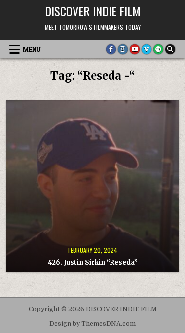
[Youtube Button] (135, 49)
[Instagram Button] (123, 49)
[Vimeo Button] (146, 49)
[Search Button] (170, 49)
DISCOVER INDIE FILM (93, 11)
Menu (32, 49)
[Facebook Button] (111, 49)
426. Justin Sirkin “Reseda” (93, 262)
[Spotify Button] (158, 49)
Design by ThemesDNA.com (92, 323)
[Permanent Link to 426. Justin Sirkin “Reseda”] (92, 186)
